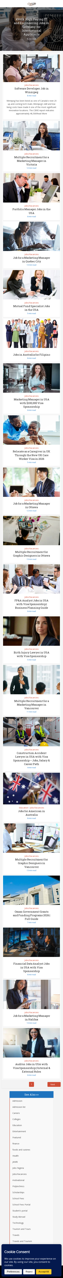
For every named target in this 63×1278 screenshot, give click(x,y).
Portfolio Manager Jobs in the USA (31, 211)
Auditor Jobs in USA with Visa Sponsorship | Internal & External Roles (31, 1067)
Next (52, 1084)
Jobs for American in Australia (31, 812)
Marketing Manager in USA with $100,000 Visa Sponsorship (31, 403)
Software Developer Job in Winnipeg (32, 90)
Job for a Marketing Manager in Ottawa (31, 505)
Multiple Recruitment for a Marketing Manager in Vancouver (31, 704)
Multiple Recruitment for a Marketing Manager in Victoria (31, 160)
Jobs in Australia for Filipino (31, 354)
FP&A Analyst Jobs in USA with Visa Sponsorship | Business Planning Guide (31, 604)
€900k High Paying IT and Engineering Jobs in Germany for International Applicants (31, 26)
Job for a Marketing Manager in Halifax (31, 1017)
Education (23, 807)
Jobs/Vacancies (31, 85)
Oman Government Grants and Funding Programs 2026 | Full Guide (31, 915)
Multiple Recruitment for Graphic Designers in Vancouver (31, 863)
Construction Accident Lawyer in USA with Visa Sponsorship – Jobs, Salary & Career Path (31, 758)
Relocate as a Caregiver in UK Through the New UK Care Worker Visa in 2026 (31, 455)
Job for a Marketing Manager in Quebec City (31, 259)
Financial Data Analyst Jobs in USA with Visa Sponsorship (31, 967)
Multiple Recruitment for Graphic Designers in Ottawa (31, 553)
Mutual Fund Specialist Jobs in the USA (31, 307)
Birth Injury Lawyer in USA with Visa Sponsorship (31, 654)
